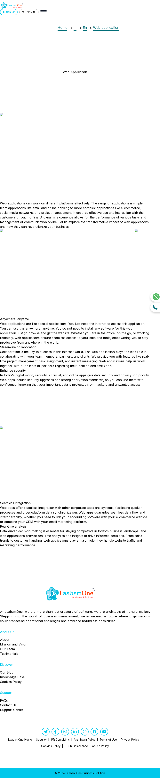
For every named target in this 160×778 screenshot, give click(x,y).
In (75, 28)
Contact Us (8, 705)
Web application (106, 28)
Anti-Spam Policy (84, 739)
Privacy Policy (130, 739)
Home (62, 28)
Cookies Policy (11, 682)
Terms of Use (108, 739)
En (85, 28)
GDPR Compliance (76, 746)
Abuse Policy (100, 746)
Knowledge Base (12, 677)
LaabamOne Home (20, 739)
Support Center (11, 710)
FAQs (4, 700)
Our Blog (6, 672)
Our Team (7, 649)
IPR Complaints (60, 739)
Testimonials (9, 654)
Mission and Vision (13, 644)
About (4, 640)
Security (41, 739)
